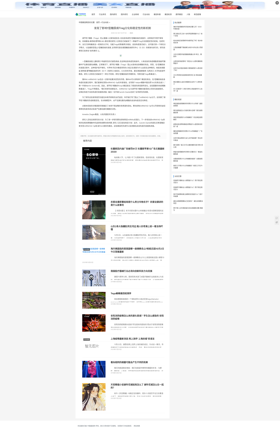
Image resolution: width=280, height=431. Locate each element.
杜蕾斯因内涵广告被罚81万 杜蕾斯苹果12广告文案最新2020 (137, 150)
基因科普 (157, 14)
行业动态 (146, 14)
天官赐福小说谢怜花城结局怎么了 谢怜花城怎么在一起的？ (137, 386)
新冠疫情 (197, 14)
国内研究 (113, 14)
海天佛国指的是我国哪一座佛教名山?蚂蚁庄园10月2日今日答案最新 (137, 250)
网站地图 (137, 426)
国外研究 (124, 14)
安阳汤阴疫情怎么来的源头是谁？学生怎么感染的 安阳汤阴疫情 (137, 317)
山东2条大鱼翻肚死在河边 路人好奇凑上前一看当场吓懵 (137, 228)
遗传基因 (179, 14)
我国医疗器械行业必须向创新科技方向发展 (131, 271)
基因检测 (168, 14)
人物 (188, 14)
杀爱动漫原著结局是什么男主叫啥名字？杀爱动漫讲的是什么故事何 (137, 203)
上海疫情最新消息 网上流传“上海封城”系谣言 (133, 338)
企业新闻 (135, 14)
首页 (93, 14)
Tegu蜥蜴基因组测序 (121, 293)
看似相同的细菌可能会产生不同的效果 (129, 362)
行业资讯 (102, 14)
